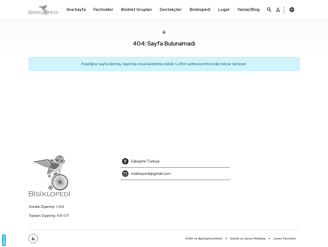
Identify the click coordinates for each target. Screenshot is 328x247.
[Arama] (269, 10)
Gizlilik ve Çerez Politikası (248, 238)
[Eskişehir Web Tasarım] (4, 240)
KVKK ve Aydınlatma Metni (203, 238)
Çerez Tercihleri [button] (284, 238)
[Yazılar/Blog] (33, 238)
